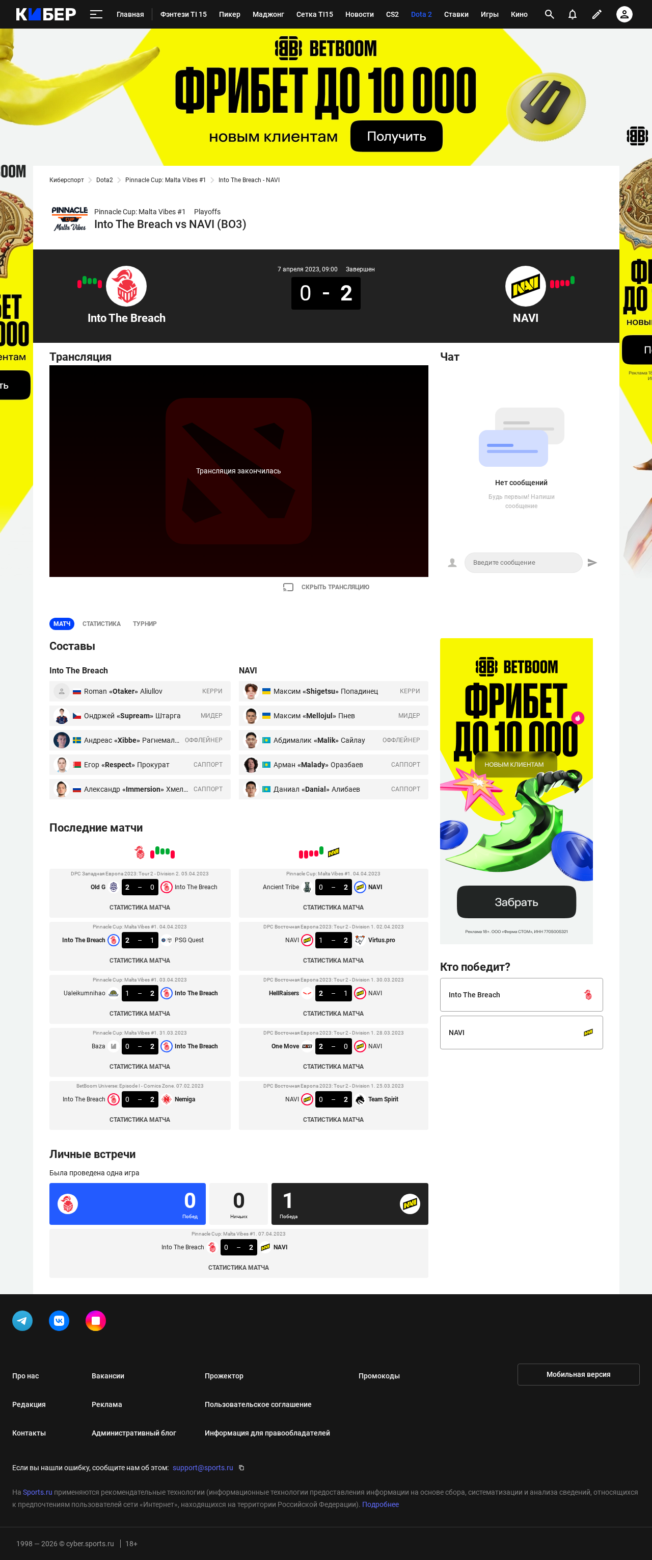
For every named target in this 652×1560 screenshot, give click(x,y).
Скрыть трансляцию (335, 587)
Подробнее (380, 1504)
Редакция (29, 1404)
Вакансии (108, 1376)
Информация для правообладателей (267, 1433)
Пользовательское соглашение (258, 1404)
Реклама (107, 1404)
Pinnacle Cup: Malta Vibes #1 (165, 180)
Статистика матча (140, 907)
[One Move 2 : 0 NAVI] (557, 284)
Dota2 (104, 180)
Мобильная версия (579, 1374)
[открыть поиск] (549, 14)
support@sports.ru (203, 1468)
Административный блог (134, 1433)
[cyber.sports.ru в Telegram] (24, 1323)
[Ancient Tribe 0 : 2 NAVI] (572, 280)
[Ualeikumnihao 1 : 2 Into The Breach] (90, 281)
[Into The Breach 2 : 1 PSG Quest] (95, 281)
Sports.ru (37, 1492)
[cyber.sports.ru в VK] (61, 1323)
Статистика (102, 623)
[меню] (96, 14)
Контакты (29, 1433)
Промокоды (379, 1376)
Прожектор (224, 1376)
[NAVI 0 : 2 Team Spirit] (552, 284)
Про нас (25, 1376)
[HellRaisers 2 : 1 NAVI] (562, 283)
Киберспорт (66, 180)
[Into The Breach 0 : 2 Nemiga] (79, 284)
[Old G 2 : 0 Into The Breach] (100, 284)
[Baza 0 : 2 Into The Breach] (85, 280)
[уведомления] (572, 14)
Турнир (145, 623)
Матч (61, 623)
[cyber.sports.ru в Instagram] (98, 1323)
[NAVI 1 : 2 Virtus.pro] (567, 283)
